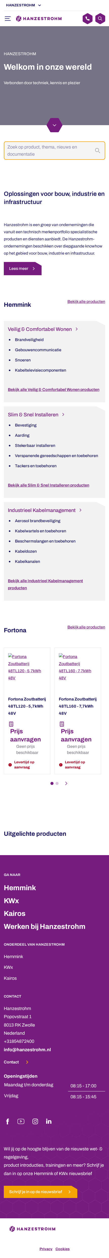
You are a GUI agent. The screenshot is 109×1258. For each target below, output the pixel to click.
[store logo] (39, 18)
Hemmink (20, 888)
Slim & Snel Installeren (33, 414)
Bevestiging (26, 425)
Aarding (22, 435)
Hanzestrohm (20, 5)
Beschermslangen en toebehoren (45, 541)
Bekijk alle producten (86, 627)
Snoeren (23, 360)
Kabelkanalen (27, 561)
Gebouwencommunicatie (38, 350)
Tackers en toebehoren (36, 466)
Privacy (46, 1249)
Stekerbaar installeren (35, 445)
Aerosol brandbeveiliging (37, 521)
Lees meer (18, 268)
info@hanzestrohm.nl (27, 1049)
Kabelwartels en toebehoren (40, 531)
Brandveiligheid (29, 340)
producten (95, 301)
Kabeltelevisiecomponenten (40, 370)
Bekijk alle (76, 301)
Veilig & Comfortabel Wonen (40, 329)
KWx (11, 901)
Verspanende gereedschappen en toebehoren (56, 456)
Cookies (63, 1249)
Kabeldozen (26, 551)
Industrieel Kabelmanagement (42, 510)
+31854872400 (19, 1041)
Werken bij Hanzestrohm (44, 926)
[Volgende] (68, 783)
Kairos (15, 913)
